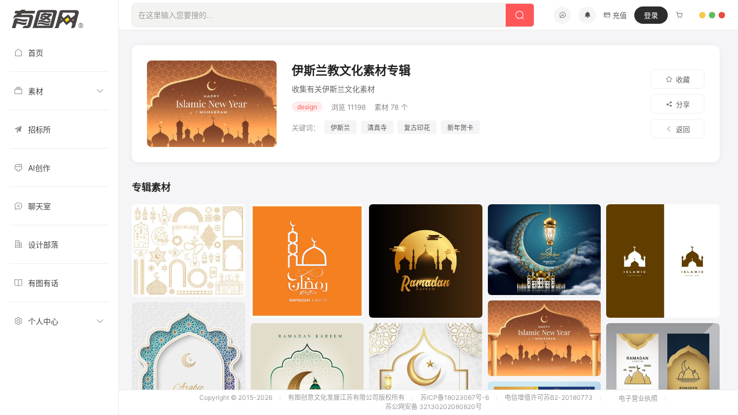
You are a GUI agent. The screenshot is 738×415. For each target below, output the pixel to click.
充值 (620, 15)
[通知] (587, 15)
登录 (651, 15)
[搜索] (520, 15)
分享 (683, 104)
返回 (683, 129)
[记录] (679, 15)
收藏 (683, 79)
